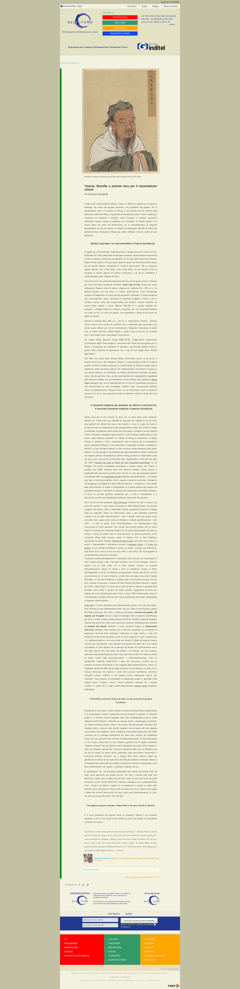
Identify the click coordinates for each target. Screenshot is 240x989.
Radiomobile (71, 943)
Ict (66, 939)
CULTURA (65, 63)
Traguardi (114, 956)
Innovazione (71, 947)
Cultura (74, 63)
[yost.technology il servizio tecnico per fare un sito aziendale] (173, 987)
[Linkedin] (83, 885)
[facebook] (79, 885)
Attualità (149, 960)
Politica (149, 943)
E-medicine (114, 943)
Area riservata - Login (72, 6)
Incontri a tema (117, 960)
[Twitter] (88, 885)
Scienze (68, 952)
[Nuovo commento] (91, 870)
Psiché (112, 952)
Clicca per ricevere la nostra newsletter (139, 921)
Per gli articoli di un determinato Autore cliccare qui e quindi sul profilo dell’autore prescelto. (111, 902)
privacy (150, 924)
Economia (149, 939)
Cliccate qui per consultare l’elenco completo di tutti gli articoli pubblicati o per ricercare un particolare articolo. (111, 895)
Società (148, 947)
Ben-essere (115, 947)
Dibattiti (149, 952)
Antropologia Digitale (77, 956)
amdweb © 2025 (173, 969)
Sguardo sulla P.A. (155, 956)
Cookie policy (114, 977)
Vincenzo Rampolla (102, 858)
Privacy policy (125, 977)
